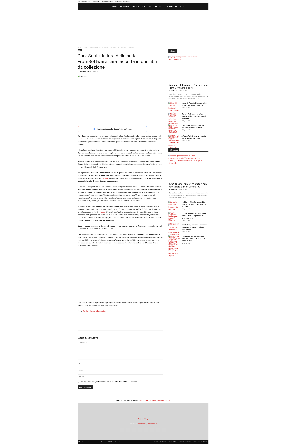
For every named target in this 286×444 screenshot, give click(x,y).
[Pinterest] (192, 1)
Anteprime (146, 6)
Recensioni (124, 6)
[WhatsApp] (95, 326)
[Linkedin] (188, 1)
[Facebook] (181, 1)
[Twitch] (199, 1)
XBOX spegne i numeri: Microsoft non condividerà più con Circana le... (187, 185)
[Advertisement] (143, 27)
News (114, 6)
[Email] (105, 326)
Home (79, 47)
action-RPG (82, 139)
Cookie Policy (96, 1)
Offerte (135, 6)
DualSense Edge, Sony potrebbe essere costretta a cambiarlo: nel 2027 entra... (193, 204)
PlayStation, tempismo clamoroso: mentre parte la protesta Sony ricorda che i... (194, 227)
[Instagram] (184, 1)
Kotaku (85, 311)
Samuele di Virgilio (85, 71)
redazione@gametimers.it (147, 424)
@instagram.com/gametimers (154, 400)
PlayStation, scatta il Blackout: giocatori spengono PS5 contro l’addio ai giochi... (193, 238)
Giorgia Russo (172, 91)
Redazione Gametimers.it (122, 1)
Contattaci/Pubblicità (84, 1)
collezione (105, 178)
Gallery (158, 6)
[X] (203, 1)
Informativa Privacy (107, 1)
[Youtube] (206, 1)
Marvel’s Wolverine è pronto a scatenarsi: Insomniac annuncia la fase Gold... (194, 116)
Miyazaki (102, 212)
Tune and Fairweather (98, 311)
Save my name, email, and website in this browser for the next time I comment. (108, 382)
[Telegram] (195, 1)
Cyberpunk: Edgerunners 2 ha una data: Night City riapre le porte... (188, 86)
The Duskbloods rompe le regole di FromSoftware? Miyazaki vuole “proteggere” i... (194, 216)
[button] (205, 7)
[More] (116, 326)
